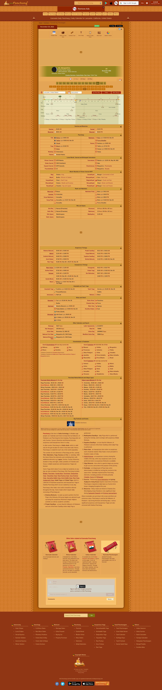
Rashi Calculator (141, 634)
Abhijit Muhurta (88, 456)
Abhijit (51, 253)
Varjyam (51, 273)
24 (81, 89)
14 (100, 86)
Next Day (116, 92)
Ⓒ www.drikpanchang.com (81, 670)
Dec (101, 83)
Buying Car (59, 634)
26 (88, 89)
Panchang (52, 14)
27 (92, 89)
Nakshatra (91, 138)
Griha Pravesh (60, 631)
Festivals (86, 14)
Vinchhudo (66, 473)
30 (103, 89)
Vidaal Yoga (94, 75)
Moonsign (50, 191)
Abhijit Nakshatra (81, 644)
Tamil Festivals (120, 641)
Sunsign (50, 194)
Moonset (91, 132)
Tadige (58, 140)
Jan (60, 83)
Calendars (60, 14)
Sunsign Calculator (142, 637)
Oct (94, 83)
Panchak (78, 628)
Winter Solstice (19, 644)
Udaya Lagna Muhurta (88, 380)
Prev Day (96, 92)
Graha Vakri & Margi (42, 641)
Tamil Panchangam (122, 628)
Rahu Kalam (49, 267)
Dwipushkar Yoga (101, 634)
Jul (83, 83)
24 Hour (83, 79)
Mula (98, 138)
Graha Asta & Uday (41, 637)
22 (73, 89)
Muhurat (68, 14)
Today (106, 92)
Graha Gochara (40, 644)
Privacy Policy (81, 672)
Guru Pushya (100, 644)
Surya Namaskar (102, 479)
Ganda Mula (59, 473)
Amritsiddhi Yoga (101, 631)
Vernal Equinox (19, 634)
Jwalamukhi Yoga (48, 480)
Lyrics (105, 14)
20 (66, 89)
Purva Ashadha (101, 140)
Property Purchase (61, 637)
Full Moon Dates (40, 628)
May (75, 83)
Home (45, 14)
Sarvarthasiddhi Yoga (102, 628)
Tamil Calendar (120, 634)
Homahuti (50, 300)
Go (92, 615)
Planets (98, 14)
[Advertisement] (81, 52)
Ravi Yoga (87, 75)
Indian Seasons (141, 628)
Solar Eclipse (19, 628)
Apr (72, 83)
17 (111, 86)
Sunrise (51, 129)
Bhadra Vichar (80, 634)
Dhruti (58, 146)
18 (58, 89)
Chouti (58, 143)
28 (96, 89)
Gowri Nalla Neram (122, 631)
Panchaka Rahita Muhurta (48, 380)
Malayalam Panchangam (143, 641)
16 (107, 86)
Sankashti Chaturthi (94, 493)
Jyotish (92, 14)
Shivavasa (50, 314)
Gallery (110, 14)
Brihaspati (100, 477)
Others (116, 14)
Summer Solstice (20, 637)
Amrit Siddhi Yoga (66, 478)
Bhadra (45, 473)
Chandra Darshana (70, 75)
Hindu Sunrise (140, 631)
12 (92, 86)
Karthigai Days (120, 637)
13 (96, 86)
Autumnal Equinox (20, 641)
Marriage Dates (60, 628)
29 (100, 89)
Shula (58, 149)
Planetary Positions (41, 634)
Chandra (86, 477)
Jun (79, 83)
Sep (90, 83)
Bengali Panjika (141, 644)
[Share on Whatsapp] (96, 26)
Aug (86, 83)
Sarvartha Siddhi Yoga (54, 478)
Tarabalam (90, 344)
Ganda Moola (79, 75)
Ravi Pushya (100, 641)
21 (69, 89)
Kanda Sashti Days (122, 644)
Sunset (92, 129)
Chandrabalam (50, 344)
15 (103, 86)
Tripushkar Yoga (52, 476)
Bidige (58, 138)
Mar (68, 83)
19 (62, 89)
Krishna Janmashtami (110, 493)
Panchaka (51, 473)
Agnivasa (50, 306)
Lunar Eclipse (19, 631)
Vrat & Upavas (77, 14)
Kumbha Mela (140, 647)
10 (85, 86)
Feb (64, 83)
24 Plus (90, 79)
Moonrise (50, 132)
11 (88, 86)
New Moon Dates (41, 631)
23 (77, 89)
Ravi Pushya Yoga (63, 476)
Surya (92, 477)
